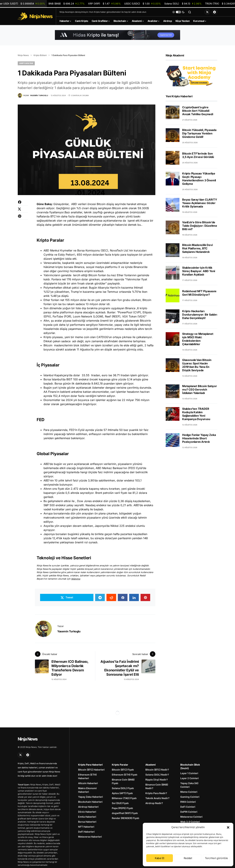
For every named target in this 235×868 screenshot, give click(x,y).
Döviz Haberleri (87, 811)
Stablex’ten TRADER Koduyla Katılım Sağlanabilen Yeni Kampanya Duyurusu (196, 414)
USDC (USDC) (142, 3)
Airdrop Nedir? (154, 803)
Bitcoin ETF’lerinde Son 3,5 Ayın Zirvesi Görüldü (198, 155)
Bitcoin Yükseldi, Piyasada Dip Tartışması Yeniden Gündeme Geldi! (199, 133)
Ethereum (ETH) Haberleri (87, 776)
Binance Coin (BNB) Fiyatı (123, 781)
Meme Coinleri (188, 791)
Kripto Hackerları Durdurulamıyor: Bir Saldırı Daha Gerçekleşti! (199, 314)
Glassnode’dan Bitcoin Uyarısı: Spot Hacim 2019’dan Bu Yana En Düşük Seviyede (196, 365)
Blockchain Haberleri (90, 801)
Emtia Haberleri (87, 816)
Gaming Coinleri (189, 796)
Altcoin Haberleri (88, 783)
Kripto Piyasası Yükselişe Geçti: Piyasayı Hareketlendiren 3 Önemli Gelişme (199, 178)
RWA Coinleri (188, 801)
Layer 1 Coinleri (189, 773)
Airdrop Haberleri (88, 806)
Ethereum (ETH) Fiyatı (124, 774)
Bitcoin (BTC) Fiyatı (123, 769)
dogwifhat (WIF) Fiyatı (125, 813)
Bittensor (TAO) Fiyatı (124, 798)
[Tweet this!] (23, 211)
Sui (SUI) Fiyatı (120, 803)
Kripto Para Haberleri (90, 764)
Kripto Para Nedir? (156, 793)
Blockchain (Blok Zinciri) (190, 766)
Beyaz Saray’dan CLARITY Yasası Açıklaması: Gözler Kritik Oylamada (199, 203)
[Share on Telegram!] (100, 597)
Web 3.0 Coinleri (190, 821)
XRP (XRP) (104, 3)
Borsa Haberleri (87, 821)
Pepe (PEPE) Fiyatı (122, 808)
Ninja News (23, 55)
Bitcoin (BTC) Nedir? (157, 769)
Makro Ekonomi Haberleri (87, 790)
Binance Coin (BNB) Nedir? (156, 786)
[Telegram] (214, 12)
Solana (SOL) (182, 3)
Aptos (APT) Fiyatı (122, 793)
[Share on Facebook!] (23, 204)
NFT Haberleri (86, 826)
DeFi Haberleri (86, 831)
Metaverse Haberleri (90, 836)
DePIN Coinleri (188, 811)
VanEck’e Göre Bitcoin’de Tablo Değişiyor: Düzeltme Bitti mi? (199, 226)
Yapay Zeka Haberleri (90, 796)
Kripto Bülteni (40, 55)
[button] (228, 827)
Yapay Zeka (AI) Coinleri (189, 785)
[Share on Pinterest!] (23, 218)
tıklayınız (75, 579)
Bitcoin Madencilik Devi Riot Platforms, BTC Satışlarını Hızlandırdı (197, 248)
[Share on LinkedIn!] (134, 597)
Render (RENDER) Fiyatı (125, 818)
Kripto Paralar (120, 764)
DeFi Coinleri (187, 806)
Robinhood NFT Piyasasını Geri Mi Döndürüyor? (199, 292)
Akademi (150, 764)
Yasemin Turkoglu (69, 631)
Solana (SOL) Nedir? (157, 774)
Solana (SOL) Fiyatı (123, 788)
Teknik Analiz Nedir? (157, 798)
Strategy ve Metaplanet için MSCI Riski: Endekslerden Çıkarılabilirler (197, 339)
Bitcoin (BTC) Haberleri (91, 769)
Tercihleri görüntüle (216, 858)
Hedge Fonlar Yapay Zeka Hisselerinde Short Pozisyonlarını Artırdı (199, 438)
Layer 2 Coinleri (189, 778)
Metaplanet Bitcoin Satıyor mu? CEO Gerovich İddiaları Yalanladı (199, 389)
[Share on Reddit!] (111, 597)
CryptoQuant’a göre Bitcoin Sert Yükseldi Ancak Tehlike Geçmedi (197, 111)
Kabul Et (159, 858)
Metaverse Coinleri (191, 816)
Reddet (188, 858)
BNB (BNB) (66, 3)
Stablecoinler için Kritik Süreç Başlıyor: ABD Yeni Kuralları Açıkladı (198, 271)
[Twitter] (207, 12)
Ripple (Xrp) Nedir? (156, 779)
